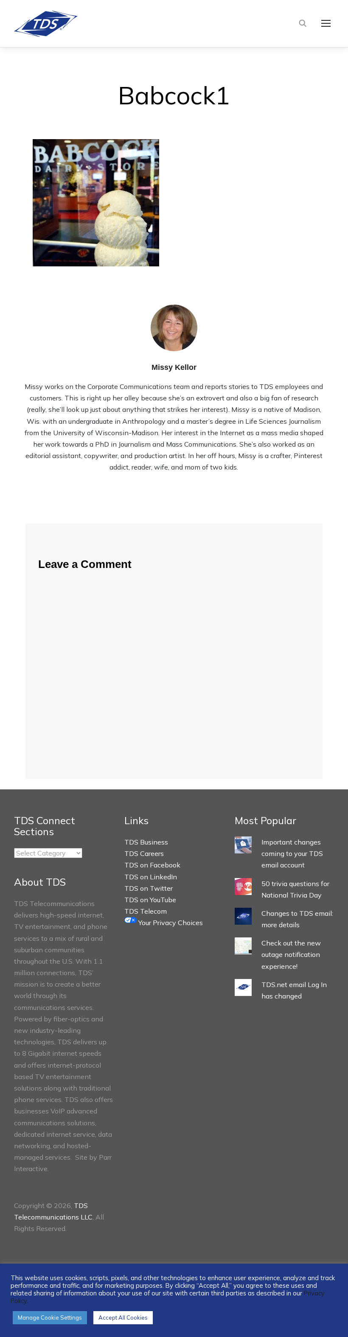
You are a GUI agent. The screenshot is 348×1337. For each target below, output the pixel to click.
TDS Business (146, 842)
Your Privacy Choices (170, 922)
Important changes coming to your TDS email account (292, 853)
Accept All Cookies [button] (123, 1317)
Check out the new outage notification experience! (291, 954)
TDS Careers (144, 853)
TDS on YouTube (150, 899)
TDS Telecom (145, 911)
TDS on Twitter (148, 888)
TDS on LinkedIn (150, 877)
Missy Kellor (174, 367)
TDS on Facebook (152, 865)
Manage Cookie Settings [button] (50, 1317)
